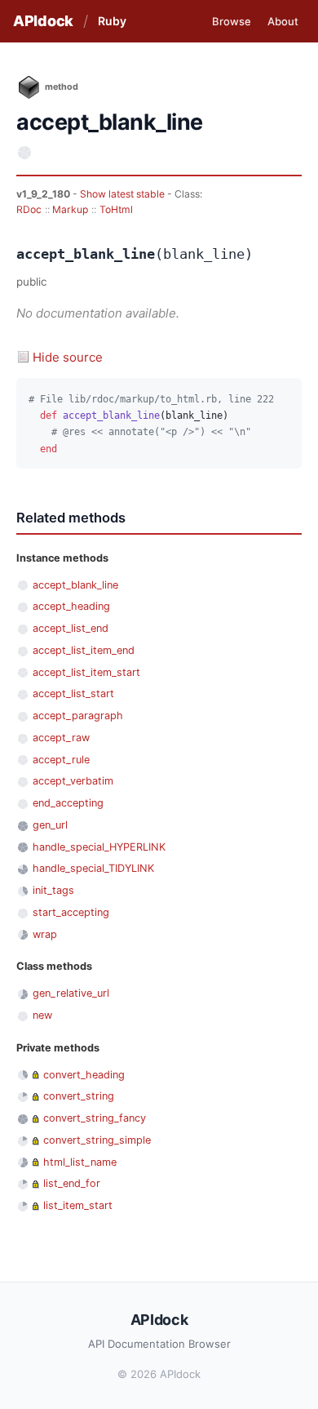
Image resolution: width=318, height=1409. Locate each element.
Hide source (68, 357)
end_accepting (68, 803)
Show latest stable (123, 194)
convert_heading (84, 1075)
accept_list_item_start (86, 672)
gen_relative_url (71, 993)
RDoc (29, 209)
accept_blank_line (75, 585)
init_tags (53, 890)
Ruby (112, 21)
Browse (231, 21)
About (282, 21)
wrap (45, 934)
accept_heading (71, 606)
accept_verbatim (73, 781)
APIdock (43, 20)
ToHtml (116, 209)
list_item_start (78, 1205)
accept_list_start (73, 693)
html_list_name (80, 1162)
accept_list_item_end (84, 650)
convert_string (78, 1096)
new (42, 1015)
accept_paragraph (78, 715)
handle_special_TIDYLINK (93, 868)
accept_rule (61, 759)
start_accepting (71, 912)
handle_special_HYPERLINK (99, 847)
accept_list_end (70, 628)
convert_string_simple (97, 1140)
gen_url (50, 825)
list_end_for (71, 1183)
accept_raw (61, 737)
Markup (70, 209)
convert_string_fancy (94, 1118)
